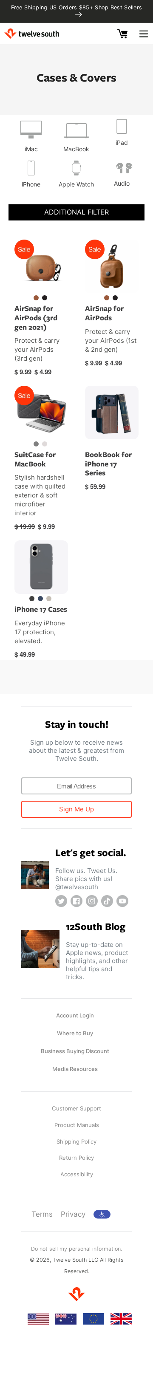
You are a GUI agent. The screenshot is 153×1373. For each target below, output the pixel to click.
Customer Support (76, 1108)
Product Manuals (76, 1125)
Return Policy (76, 1157)
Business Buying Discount (75, 1051)
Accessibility (76, 1174)
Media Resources (75, 1068)
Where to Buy (75, 1033)
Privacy (73, 1214)
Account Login (75, 1015)
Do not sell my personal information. (76, 1249)
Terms (42, 1214)
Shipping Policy (76, 1141)
